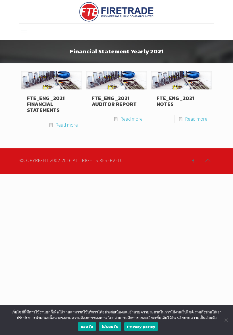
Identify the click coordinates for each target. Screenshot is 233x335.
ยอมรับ (87, 326)
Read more (66, 125)
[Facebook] (193, 160)
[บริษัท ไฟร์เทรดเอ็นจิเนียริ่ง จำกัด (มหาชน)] (116, 11)
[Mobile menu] (24, 31)
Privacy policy (141, 326)
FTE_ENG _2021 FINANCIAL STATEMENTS (46, 104)
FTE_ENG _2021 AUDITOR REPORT (114, 101)
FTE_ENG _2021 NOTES (175, 101)
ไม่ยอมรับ (110, 326)
